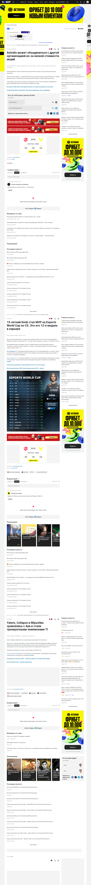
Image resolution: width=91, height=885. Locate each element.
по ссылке (31, 662)
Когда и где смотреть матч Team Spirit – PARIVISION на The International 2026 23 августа (29, 824)
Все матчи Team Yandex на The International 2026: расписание (22, 818)
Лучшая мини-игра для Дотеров (19, 724)
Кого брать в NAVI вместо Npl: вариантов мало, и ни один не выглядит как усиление (30, 86)
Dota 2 (11, 622)
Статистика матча (19, 39)
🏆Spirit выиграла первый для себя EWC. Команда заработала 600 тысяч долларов (72, 59)
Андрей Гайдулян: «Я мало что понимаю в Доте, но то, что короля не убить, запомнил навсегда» (72, 676)
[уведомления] (80, 2)
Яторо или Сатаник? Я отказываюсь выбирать (18, 756)
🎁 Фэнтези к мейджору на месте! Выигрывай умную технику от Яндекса (25, 271)
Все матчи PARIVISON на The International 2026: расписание (22, 807)
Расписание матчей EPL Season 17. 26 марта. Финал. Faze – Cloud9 (23, 224)
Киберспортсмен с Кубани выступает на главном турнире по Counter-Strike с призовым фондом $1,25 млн (32, 277)
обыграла (12, 358)
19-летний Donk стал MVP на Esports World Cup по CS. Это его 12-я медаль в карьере (72, 51)
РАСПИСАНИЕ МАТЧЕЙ (11, 25)
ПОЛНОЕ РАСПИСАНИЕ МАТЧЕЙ (45, 42)
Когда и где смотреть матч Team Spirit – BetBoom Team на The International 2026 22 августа (30, 841)
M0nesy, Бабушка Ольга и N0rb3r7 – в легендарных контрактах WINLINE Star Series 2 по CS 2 (30, 284)
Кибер (8, 45)
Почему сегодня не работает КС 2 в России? (18, 290)
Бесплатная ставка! (16, 500)
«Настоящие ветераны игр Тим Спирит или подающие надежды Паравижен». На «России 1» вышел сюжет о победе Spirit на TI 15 (72, 686)
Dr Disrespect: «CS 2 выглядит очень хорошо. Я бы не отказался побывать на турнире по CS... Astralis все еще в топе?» (33, 236)
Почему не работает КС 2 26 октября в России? (19, 307)
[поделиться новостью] (58, 49)
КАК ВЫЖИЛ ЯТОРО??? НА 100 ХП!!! (16, 762)
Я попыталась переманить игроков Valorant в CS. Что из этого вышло (26, 372)
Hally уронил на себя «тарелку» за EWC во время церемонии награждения (72, 92)
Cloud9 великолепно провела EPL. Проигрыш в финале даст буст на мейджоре (28, 90)
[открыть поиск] (77, 2)
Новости (14, 45)
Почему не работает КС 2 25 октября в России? (19, 313)
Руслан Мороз (16, 164)
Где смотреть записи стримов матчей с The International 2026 (72, 707)
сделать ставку (33, 159)
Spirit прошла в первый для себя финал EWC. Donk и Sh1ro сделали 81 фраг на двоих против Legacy (72, 405)
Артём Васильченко (17, 473)
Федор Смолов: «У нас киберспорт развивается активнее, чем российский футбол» (71, 109)
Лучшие (17, 180)
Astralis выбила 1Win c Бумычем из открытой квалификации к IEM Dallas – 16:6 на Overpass (30, 230)
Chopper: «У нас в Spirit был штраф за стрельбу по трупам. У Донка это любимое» (72, 127)
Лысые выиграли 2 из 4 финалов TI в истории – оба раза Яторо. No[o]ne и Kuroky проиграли (72, 630)
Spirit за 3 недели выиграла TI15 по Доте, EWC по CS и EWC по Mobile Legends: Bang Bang (72, 645)
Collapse (27, 650)
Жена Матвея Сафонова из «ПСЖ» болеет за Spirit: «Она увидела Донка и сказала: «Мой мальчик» (72, 100)
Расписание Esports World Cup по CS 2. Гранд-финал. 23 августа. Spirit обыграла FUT (72, 75)
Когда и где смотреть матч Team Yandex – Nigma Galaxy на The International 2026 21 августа (30, 853)
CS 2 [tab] (8, 28)
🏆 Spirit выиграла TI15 (67, 637)
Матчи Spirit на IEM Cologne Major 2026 (17, 265)
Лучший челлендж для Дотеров (19, 192)
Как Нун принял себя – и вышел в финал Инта (19, 669)
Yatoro (11, 650)
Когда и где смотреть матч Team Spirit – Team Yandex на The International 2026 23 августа (29, 830)
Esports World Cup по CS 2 (13, 365)
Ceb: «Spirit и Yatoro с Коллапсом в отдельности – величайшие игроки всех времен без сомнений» (32, 768)
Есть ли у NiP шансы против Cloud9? (21, 95)
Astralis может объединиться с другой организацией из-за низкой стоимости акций (32, 45)
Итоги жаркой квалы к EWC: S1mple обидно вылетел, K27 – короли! (25, 375)
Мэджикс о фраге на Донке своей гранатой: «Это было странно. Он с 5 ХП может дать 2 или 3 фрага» (72, 119)
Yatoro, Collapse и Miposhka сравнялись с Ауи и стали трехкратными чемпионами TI (33, 622)
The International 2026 (12, 661)
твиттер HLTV (15, 475)
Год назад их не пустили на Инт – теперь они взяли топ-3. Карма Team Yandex (28, 666)
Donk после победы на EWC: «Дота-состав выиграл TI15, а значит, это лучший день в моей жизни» (72, 67)
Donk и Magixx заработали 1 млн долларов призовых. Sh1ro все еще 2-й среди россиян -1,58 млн (72, 84)
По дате (9, 180)
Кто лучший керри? (70, 766)
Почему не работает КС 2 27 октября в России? (19, 301)
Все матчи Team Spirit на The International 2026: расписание (22, 813)
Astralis (13, 166)
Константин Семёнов (18, 696)
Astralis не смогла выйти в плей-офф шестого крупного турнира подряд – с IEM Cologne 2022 (30, 243)
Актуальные (24, 180)
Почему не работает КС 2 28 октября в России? (19, 295)
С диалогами (54, 179)
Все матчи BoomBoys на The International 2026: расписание (22, 836)
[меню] (13, 2)
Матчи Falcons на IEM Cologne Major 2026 (17, 259)
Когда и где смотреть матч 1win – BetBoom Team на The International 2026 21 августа (28, 859)
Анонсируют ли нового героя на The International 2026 (70, 660)
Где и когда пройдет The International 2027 (72, 653)
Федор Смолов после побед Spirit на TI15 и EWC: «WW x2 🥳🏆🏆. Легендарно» (72, 668)
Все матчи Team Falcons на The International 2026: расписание (22, 847)
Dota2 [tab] (12, 28)
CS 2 (11, 45)
